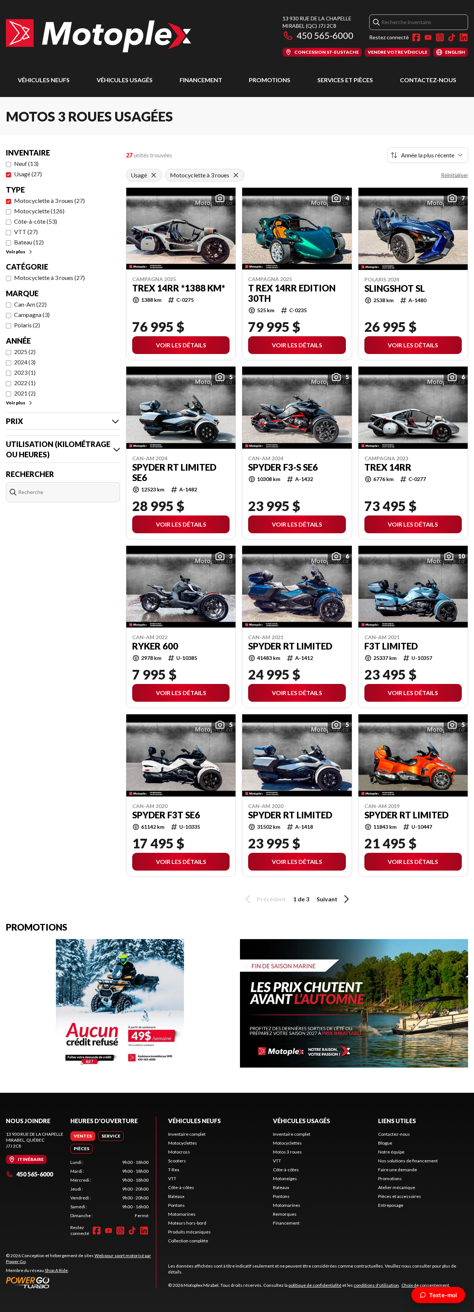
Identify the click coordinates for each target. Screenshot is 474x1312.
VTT (172, 1178)
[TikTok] (451, 37)
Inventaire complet (187, 1134)
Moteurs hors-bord (187, 1223)
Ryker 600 (155, 646)
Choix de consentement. (425, 1285)
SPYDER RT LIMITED (290, 646)
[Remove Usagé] (153, 175)
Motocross (179, 1152)
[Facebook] (416, 37)
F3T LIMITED (391, 646)
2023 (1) (25, 372)
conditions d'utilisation (376, 1285)
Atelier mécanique (396, 1187)
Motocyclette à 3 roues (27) (49, 200)
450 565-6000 (325, 35)
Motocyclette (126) (39, 210)
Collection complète (188, 1240)
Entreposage (390, 1205)
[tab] (82, 1136)
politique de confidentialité (314, 1285)
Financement (201, 79)
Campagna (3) (32, 314)
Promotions (269, 79)
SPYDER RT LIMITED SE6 (174, 472)
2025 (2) (25, 351)
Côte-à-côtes (181, 1187)
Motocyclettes (182, 1143)
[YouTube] (428, 37)
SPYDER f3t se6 (166, 815)
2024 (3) (25, 361)
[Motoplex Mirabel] (98, 36)
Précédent (271, 898)
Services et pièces (345, 79)
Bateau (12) (29, 242)
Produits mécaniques (189, 1232)
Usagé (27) (28, 173)
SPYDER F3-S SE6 (283, 467)
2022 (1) (25, 382)
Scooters (177, 1161)
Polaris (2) (27, 324)
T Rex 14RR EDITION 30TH (292, 293)
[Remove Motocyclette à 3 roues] (236, 175)
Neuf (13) (26, 163)
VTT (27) (26, 231)
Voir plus (15, 251)
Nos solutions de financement (408, 1161)
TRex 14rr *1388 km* (178, 288)
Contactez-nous (428, 79)
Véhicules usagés (125, 79)
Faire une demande (397, 1169)
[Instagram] (439, 37)
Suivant (327, 898)
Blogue (385, 1143)
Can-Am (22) (30, 304)
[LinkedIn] (463, 37)
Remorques (285, 1214)
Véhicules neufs (44, 79)
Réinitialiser (454, 175)
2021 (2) (25, 393)
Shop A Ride (56, 1270)
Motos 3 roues (287, 1152)
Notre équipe (391, 1152)
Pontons (176, 1205)
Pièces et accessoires (399, 1196)
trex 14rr (387, 467)
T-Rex (173, 1169)
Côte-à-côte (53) (35, 221)
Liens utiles (397, 1120)
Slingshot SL (394, 288)
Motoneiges (285, 1178)
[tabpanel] (109, 1189)
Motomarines (182, 1214)
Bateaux (176, 1196)
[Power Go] (81, 1282)
